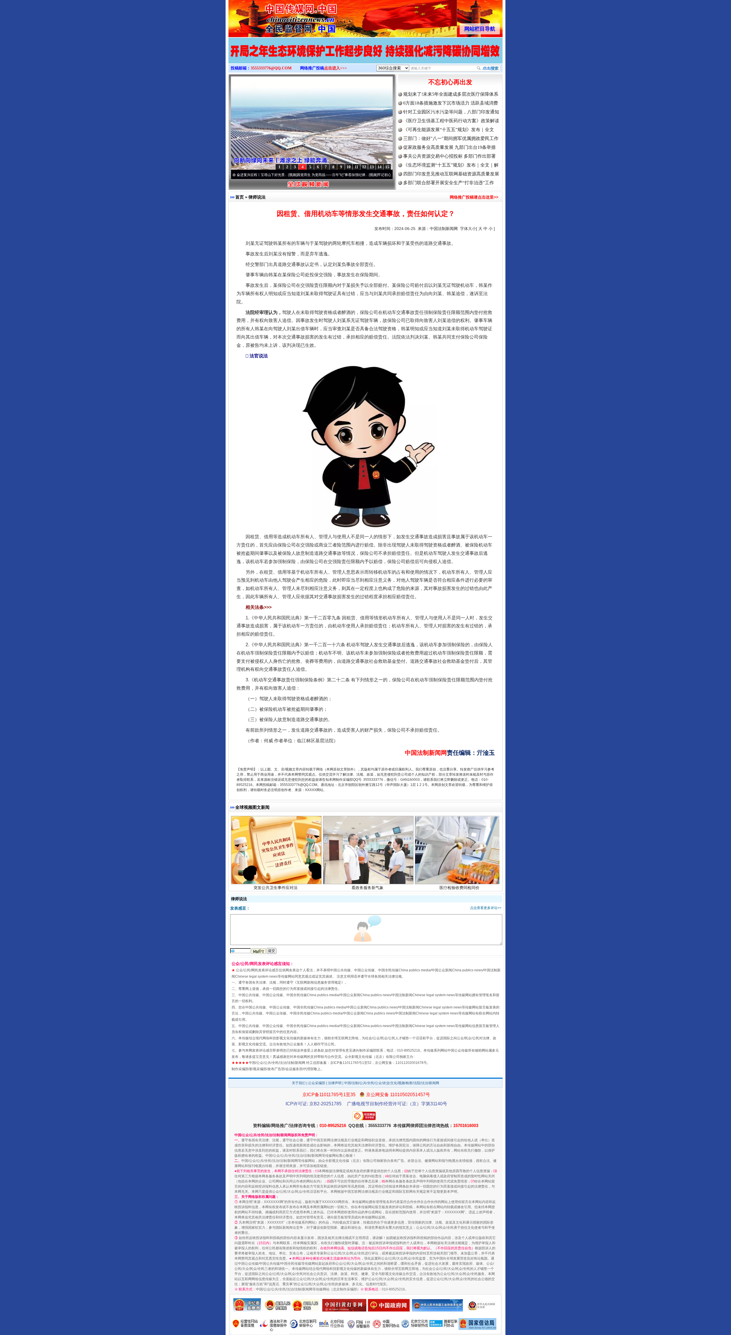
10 (349, 167)
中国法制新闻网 (444, 228)
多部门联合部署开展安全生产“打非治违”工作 (448, 182)
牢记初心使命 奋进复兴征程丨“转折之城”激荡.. (364, 175)
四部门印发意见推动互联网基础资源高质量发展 (451, 173)
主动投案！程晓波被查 (276, 873)
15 (387, 167)
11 (356, 167)
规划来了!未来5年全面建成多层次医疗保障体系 (450, 94)
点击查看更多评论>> (485, 908)
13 (372, 167)
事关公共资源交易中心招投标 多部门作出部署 (449, 156)
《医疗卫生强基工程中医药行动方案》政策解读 (451, 120)
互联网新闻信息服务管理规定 (319, 982)
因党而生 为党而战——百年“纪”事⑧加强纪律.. (283, 175)
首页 (239, 197)
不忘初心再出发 (450, 82)
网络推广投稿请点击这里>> (474, 197)
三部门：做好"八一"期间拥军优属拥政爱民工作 (451, 138)
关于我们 (299, 1083)
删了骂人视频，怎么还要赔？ (459, 873)
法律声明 (335, 1083)
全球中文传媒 (275, 16)
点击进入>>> (335, 68)
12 (364, 167)
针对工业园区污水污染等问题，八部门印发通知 (451, 111)
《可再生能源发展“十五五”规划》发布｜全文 (448, 129)
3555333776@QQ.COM (271, 68)
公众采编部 (316, 1083)
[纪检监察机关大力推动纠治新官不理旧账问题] (365, 57)
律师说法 (257, 197)
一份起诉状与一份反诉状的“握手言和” (367, 873)
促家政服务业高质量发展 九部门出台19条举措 (449, 147)
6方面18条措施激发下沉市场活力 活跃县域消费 (450, 103)
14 (379, 167)
